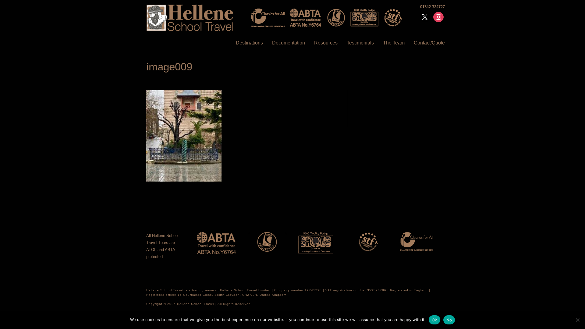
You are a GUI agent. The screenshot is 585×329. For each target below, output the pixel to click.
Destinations (249, 42)
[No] (577, 320)
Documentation (288, 42)
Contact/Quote (429, 42)
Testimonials (360, 42)
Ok (434, 319)
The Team (394, 42)
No (449, 319)
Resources (326, 42)
